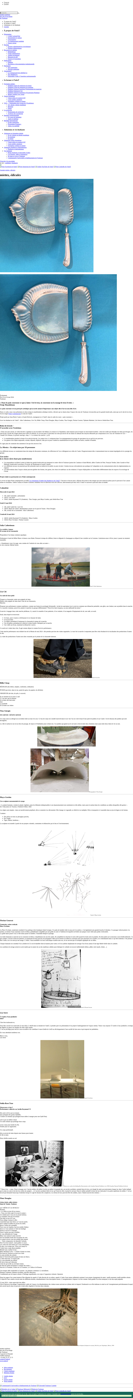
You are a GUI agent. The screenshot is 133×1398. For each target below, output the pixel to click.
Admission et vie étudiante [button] (12, 25)
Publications (7, 60)
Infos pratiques (8, 1367)
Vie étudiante (8, 151)
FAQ (5, 1378)
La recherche (8, 110)
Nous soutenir (8, 1381)
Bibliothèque (12, 52)
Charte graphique (9, 1371)
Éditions (10, 62)
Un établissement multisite (16, 41)
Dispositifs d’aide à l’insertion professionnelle (22, 76)
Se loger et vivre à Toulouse (16, 156)
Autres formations (9, 96)
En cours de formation (14, 117)
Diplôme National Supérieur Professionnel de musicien (24, 89)
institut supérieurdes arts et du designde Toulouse (6, 16)
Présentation (7, 34)
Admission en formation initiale (13, 133)
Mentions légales (9, 1373)
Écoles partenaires (13, 122)
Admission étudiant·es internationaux (15, 147)
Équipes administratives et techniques (19, 46)
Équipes (6, 45)
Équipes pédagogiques (15, 48)
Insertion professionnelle (11, 115)
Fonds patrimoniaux (14, 53)
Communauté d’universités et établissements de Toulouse (25, 158)
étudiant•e (15, 163)
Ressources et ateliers (10, 50)
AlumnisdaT (8, 71)
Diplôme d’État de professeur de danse (20, 85)
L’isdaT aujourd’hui (14, 36)
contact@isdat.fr (5, 1359)
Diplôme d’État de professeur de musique (20, 87)
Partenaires (7, 66)
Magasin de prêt (13, 57)
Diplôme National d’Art (15, 91)
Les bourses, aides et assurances (17, 154)
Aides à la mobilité (13, 126)
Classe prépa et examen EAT (17, 98)
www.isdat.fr (4, 1361)
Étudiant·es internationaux (16, 149)
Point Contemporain (14, 414)
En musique (11, 137)
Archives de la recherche (15, 113)
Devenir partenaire (13, 69)
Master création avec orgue (16, 94)
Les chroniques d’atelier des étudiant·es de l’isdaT (44, 480)
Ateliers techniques (13, 55)
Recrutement (8, 1369)
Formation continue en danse (17, 101)
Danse (10, 108)
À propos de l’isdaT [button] (10, 21)
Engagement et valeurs (15, 38)
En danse (10, 138)
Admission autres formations (12, 140)
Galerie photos (8, 1376)
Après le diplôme (13, 119)
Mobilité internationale (11, 120)
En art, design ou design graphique (18, 135)
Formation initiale (9, 84)
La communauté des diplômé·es (17, 73)
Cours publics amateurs (15, 99)
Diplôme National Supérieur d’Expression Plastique (24, 92)
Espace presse (12, 43)
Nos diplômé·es (12, 74)
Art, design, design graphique (17, 105)
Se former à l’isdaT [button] (10, 23)
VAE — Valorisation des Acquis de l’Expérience (19, 103)
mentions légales (66, 1394)
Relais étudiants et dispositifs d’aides (19, 152)
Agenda (6, 27)
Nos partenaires (12, 67)
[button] (66, 7)
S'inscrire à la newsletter (7, 161)
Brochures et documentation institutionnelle (21, 64)
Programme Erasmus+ (14, 124)
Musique (10, 106)
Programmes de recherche (16, 112)
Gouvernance (12, 39)
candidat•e (8, 163)
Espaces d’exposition (14, 59)
